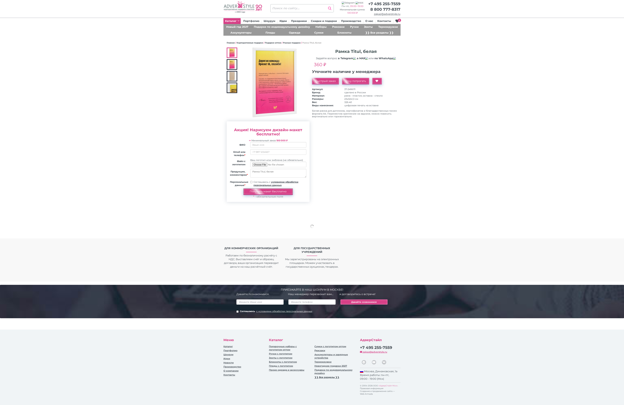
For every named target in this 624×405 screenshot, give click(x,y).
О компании (231, 370)
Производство (351, 21)
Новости (228, 362)
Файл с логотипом (238, 163)
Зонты (368, 26)
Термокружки (388, 26)
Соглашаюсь (276, 311)
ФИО (242, 144)
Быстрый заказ (325, 81)
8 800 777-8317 (385, 9)
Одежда (294, 32)
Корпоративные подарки (250, 43)
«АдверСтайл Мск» (388, 385)
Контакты (384, 21)
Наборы (321, 26)
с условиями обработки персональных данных (284, 311)
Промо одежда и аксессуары (286, 370)
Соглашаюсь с (276, 184)
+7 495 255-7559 (384, 3)
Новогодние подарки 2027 (330, 365)
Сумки (318, 32)
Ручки (354, 26)
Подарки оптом (273, 43)
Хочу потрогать (355, 81)
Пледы (270, 32)
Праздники (299, 21)
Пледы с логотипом (281, 365)
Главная (231, 43)
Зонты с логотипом (280, 357)
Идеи (283, 21)
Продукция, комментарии (239, 173)
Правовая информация (371, 388)
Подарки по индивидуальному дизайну (282, 26)
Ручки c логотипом (280, 353)
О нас (369, 21)
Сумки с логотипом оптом (330, 346)
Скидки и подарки (324, 21)
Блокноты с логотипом (283, 361)
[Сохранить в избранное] (377, 81)
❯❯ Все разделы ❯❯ (379, 32)
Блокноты (344, 32)
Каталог (231, 21)
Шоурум (269, 21)
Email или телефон (239, 154)
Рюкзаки (338, 26)
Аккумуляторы (241, 32)
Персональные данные (239, 184)
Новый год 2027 (237, 26)
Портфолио (251, 21)
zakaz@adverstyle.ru (387, 14)
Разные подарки (292, 43)
